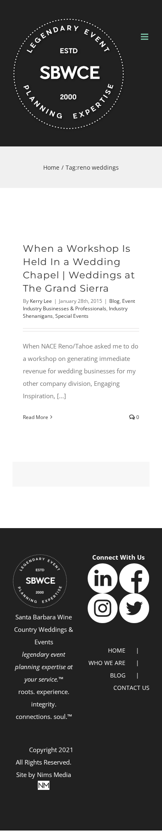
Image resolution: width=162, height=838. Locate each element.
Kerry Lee (41, 301)
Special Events (71, 315)
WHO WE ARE (106, 663)
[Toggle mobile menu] (145, 36)
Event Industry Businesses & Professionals (79, 304)
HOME (116, 650)
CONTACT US (131, 688)
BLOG (117, 675)
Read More (35, 417)
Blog (114, 301)
